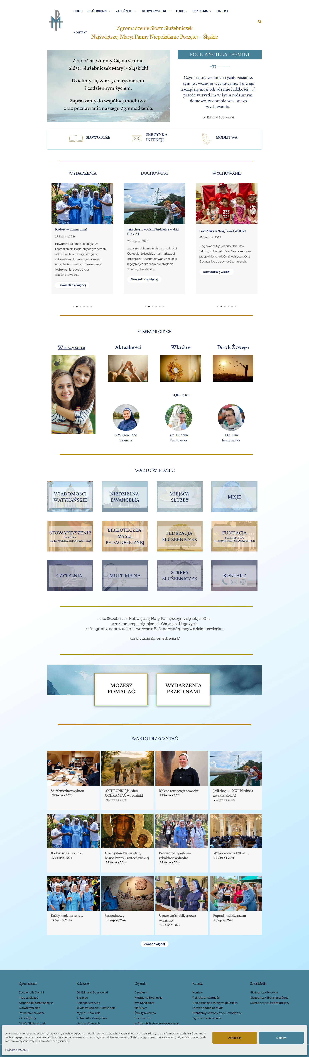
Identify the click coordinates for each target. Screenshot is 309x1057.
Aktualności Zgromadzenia (36, 1003)
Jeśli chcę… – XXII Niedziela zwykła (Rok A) (233, 793)
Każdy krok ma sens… (67, 915)
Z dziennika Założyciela (92, 1018)
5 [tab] (87, 306)
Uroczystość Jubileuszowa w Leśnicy (177, 918)
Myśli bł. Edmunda (88, 1013)
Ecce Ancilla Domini (31, 992)
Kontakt (80, 32)
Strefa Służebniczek (32, 1023)
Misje (180, 11)
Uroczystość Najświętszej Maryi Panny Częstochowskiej (127, 855)
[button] (109, 11)
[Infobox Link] (92, 138)
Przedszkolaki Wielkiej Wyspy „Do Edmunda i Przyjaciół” (227, 233)
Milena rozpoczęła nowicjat (178, 790)
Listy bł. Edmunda (88, 1023)
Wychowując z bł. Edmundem (96, 1008)
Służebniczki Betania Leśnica (269, 997)
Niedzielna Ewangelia (148, 997)
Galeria (223, 11)
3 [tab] (80, 306)
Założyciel (124, 11)
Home (78, 11)
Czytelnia (200, 11)
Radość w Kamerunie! (66, 853)
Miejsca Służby (28, 997)
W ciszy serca (71, 347)
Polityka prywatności (206, 997)
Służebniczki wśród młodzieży (269, 1003)
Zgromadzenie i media (206, 1018)
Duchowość (142, 1018)
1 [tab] (73, 306)
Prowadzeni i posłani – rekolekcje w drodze (152, 232)
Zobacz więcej (154, 944)
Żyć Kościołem (144, 1003)
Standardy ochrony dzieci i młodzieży (216, 1013)
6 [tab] (91, 306)
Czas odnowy (73, 229)
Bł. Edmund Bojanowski (92, 992)
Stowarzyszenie (154, 11)
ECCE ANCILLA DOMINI (220, 54)
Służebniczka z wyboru (67, 790)
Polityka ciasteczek (16, 1049)
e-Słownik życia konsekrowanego (156, 1023)
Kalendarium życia (88, 1003)
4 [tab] (84, 306)
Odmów (281, 1037)
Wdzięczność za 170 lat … (230, 853)
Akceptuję (234, 1037)
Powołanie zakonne (32, 1013)
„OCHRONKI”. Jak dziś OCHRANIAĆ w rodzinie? (124, 793)
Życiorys (82, 997)
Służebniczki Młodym (264, 992)
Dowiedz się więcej (80, 280)
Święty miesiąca (145, 1013)
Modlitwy (140, 1008)
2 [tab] (77, 306)
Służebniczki (97, 11)
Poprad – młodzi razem (229, 915)
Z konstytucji (27, 1018)
